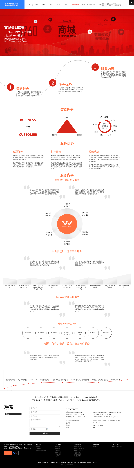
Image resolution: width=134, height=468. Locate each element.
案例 (51, 4)
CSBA (100, 4)
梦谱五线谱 (75, 4)
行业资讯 (95, 446)
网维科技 (38, 444)
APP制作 (57, 450)
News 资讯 (96, 444)
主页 (28, 4)
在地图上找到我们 (117, 446)
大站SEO (57, 456)
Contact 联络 (116, 444)
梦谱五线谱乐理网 (41, 450)
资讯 (65, 4)
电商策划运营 (77, 454)
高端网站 (57, 448)
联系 (9, 407)
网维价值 (38, 446)
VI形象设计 (58, 454)
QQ (131, 2)
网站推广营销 (77, 456)
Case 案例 (58, 444)
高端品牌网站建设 (79, 448)
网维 (36, 4)
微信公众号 (58, 452)
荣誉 (43, 4)
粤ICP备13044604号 (67, 465)
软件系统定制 (77, 446)
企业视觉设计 (77, 452)
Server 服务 (77, 444)
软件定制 (57, 446)
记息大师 (92, 4)
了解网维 (38, 448)
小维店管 (85, 4)
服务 (58, 4)
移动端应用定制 (78, 450)
